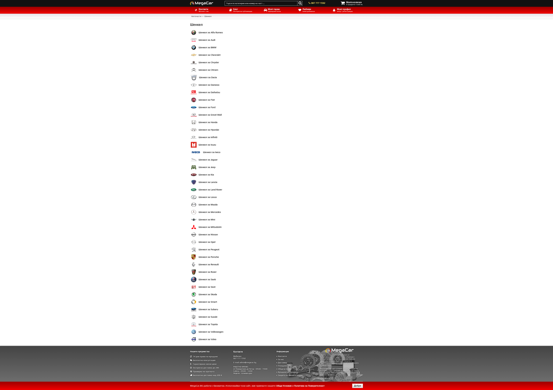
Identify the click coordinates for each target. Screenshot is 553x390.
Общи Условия (284, 385)
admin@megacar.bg (248, 362)
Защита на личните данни (290, 375)
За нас (281, 359)
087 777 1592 (318, 3)
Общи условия (284, 369)
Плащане (282, 366)
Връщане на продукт (287, 372)
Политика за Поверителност (309, 385)
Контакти (282, 356)
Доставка (282, 362)
